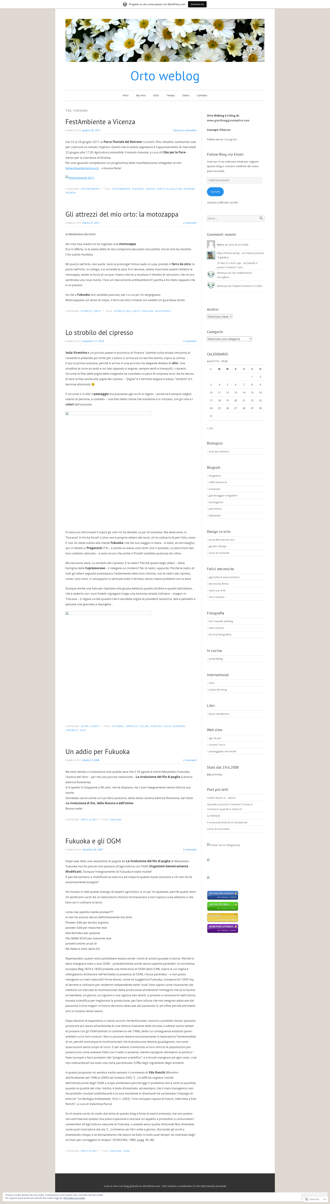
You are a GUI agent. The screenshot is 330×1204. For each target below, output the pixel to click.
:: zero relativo (215, 597)
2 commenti (189, 760)
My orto (141, 95)
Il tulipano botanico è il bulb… (247, 286)
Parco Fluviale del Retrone (176, 188)
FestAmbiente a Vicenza (100, 121)
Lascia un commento (184, 130)
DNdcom (225, 130)
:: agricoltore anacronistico (223, 577)
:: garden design (217, 546)
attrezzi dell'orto (127, 311)
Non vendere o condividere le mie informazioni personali (194, 1186)
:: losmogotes (215, 502)
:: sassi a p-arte (216, 590)
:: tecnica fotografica (219, 634)
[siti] (222, 899)
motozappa (163, 311)
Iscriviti (215, 191)
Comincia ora (197, 4)
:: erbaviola (213, 489)
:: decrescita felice (218, 583)
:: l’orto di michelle (218, 553)
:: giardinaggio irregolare (222, 495)
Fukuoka (138, 188)
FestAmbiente (121, 188)
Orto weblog (165, 75)
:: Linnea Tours (216, 744)
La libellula (213, 815)
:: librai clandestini (218, 713)
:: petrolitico (214, 508)
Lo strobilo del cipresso (99, 332)
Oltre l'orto (90, 726)
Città (156, 95)
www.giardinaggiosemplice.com (228, 120)
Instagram (230, 139)
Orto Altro (89, 819)
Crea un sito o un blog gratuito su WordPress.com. (132, 1186)
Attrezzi (86, 311)
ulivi (83, 730)
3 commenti (189, 222)
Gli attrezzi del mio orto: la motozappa (121, 214)
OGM (126, 1150)
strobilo (71, 730)
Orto (97, 311)
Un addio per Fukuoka (97, 751)
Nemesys (222, 272)
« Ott (210, 428)
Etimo (185, 95)
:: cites (210, 683)
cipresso (131, 726)
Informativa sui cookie (74, 1198)
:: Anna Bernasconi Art (221, 539)
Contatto (202, 95)
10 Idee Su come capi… (230, 263)
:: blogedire (214, 475)
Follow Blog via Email (225, 154)
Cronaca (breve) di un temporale (227, 822)
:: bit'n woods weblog (220, 621)
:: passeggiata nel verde (221, 751)
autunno (118, 726)
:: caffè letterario (217, 482)
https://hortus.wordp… (229, 253)
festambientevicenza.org (82, 168)
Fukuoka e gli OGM (93, 840)
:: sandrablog (215, 658)
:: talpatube (214, 515)
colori (144, 726)
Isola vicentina (174, 726)
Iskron (150, 188)
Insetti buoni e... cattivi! (221, 797)
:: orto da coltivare (218, 451)
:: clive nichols (215, 628)
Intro (126, 95)
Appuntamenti (90, 188)
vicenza (70, 192)
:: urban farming (217, 689)
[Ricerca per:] (236, 218)
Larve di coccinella (238, 244)
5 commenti (189, 849)
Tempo (170, 95)
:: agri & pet (214, 738)
